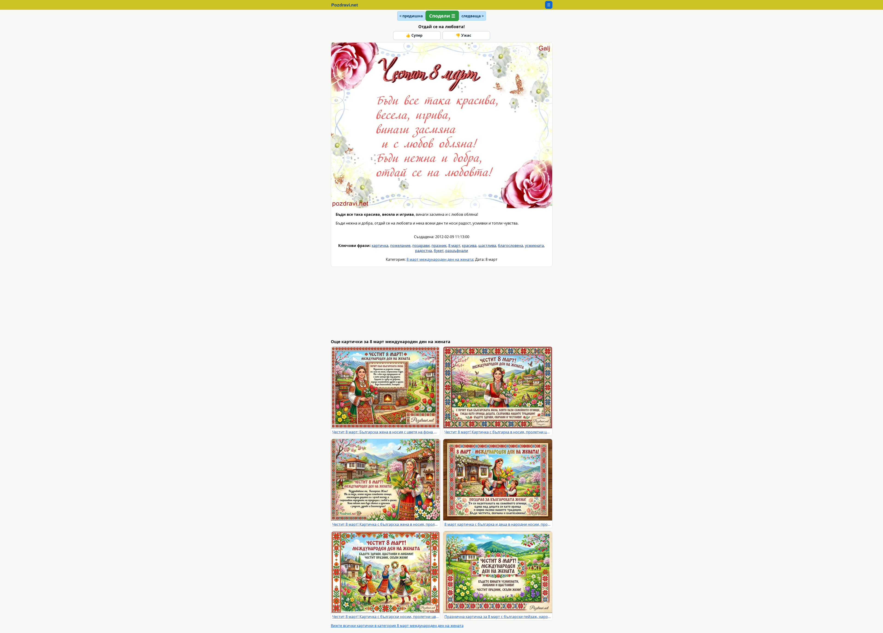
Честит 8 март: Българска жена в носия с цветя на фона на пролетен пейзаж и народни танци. (385, 432)
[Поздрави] (347, 5)
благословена (510, 245)
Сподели (439, 16)
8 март (454, 245)
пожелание (400, 245)
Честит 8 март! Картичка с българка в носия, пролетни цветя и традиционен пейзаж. (497, 432)
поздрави (421, 245)
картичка (380, 245)
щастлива (487, 245)
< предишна (411, 15)
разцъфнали (456, 250)
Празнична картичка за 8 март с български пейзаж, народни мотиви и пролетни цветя (497, 616)
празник (438, 245)
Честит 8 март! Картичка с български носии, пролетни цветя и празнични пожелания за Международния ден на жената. (385, 616)
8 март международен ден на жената (440, 259)
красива (469, 245)
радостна (423, 250)
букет (438, 250)
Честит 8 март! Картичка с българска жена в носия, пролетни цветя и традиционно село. (385, 524)
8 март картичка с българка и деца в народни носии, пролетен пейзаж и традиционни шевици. (497, 524)
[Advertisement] (469, 303)
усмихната (534, 245)
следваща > (472, 15)
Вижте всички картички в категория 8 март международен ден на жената (397, 625)
